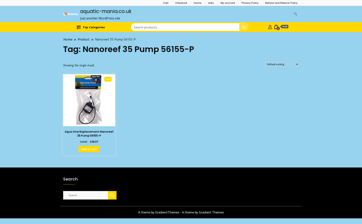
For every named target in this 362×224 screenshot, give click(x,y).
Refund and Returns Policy (281, 3)
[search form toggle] (295, 14)
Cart (165, 3)
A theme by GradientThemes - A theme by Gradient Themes (181, 212)
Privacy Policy (250, 3)
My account (228, 3)
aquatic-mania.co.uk (105, 11)
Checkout (181, 3)
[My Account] (270, 26)
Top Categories (94, 27)
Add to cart (89, 149)
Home (197, 3)
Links (211, 3)
